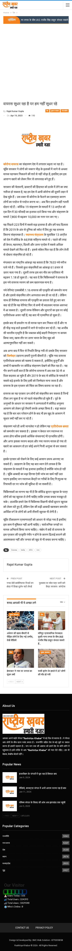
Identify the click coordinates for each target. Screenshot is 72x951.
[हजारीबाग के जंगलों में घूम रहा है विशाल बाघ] (10, 777)
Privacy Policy (44, 927)
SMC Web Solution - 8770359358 (47, 940)
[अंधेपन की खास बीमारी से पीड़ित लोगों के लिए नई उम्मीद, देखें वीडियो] (20, 620)
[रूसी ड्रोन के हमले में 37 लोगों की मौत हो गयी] (51, 658)
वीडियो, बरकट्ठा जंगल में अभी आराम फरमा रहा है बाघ (42, 788)
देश (47, 111)
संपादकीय (65, 111)
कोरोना (31, 550)
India (23, 550)
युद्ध (4, 870)
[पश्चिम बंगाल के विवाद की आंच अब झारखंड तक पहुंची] (10, 806)
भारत (38, 550)
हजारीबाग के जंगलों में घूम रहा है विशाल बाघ (38, 773)
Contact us (22, 927)
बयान (4, 856)
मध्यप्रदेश (6, 863)
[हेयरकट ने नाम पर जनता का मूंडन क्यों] (20, 658)
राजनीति (6, 836)
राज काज (6, 843)
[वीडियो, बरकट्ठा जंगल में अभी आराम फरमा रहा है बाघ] (10, 791)
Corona (14, 550)
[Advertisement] (36, 61)
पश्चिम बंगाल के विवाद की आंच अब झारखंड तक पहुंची (42, 802)
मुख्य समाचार (55, 111)
